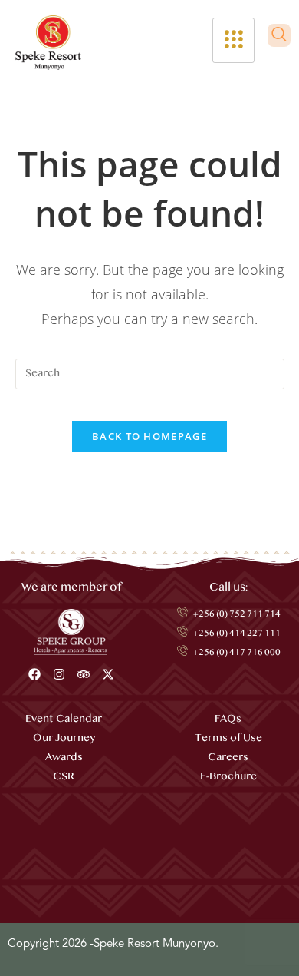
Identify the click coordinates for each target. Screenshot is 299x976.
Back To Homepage (149, 436)
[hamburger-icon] (233, 40)
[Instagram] (59, 674)
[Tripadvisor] (83, 674)
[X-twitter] (108, 674)
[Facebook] (34, 674)
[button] (279, 35)
